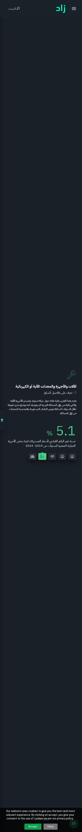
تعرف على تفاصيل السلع (58, 392)
